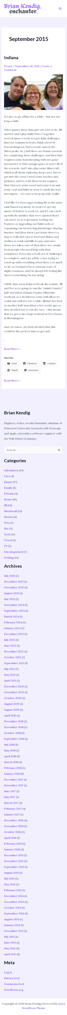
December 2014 (14, 896)
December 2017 (13, 779)
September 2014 (14, 913)
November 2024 (14, 604)
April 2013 (10, 954)
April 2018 (10, 756)
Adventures (11, 470)
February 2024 (13, 622)
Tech (7, 534)
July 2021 (9, 669)
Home (8, 499)
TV (5, 546)
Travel (8, 66)
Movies (8, 516)
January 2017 (12, 814)
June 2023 (10, 645)
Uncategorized (13, 551)
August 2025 (11, 593)
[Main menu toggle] (60, 8)
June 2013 (10, 942)
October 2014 (12, 907)
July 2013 (9, 936)
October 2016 (12, 832)
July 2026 (9, 575)
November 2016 (14, 826)
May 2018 (10, 750)
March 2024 (11, 616)
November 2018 (14, 727)
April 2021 (10, 680)
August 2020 (12, 703)
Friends (9, 493)
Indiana (11, 57)
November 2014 (14, 901)
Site (6, 528)
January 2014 (12, 925)
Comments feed (14, 984)
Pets (7, 522)
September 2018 (14, 738)
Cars (7, 476)
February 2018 (13, 767)
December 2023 (14, 634)
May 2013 (10, 948)
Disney (8, 482)
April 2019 (10, 715)
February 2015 (13, 890)
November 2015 (13, 861)
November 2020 (14, 692)
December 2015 (13, 855)
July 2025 (9, 599)
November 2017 (13, 785)
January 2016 (12, 849)
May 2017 (9, 797)
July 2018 (9, 744)
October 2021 (12, 657)
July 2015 (9, 878)
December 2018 (13, 721)
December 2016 (13, 820)
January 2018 (12, 773)
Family (8, 487)
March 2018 (11, 762)
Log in (8, 972)
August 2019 (11, 709)
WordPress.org (13, 989)
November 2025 (14, 587)
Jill (5, 505)
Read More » (12, 348)
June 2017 (10, 791)
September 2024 (14, 610)
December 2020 (14, 686)
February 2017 (13, 808)
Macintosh (10, 511)
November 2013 (14, 931)
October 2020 (12, 698)
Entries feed (11, 978)
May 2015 (9, 884)
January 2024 (12, 628)
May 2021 (10, 674)
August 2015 (11, 872)
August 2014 (11, 919)
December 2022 (14, 651)
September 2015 (14, 866)
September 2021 (14, 663)
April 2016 (10, 837)
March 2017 (11, 802)
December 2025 (14, 581)
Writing (9, 557)
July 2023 (9, 639)
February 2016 (13, 843)
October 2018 (12, 733)
